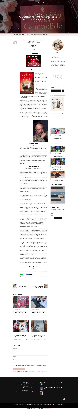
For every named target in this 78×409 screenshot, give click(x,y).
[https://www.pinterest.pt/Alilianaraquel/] (60, 91)
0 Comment (44, 25)
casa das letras (32, 276)
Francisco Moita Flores (39, 276)
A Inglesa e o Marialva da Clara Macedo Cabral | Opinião (38, 336)
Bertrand (33, 50)
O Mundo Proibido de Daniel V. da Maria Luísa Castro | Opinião (20, 311)
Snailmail (48, 2)
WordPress (58, 404)
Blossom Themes (48, 404)
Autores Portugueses (26, 276)
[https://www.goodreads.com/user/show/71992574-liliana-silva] (63, 91)
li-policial (44, 276)
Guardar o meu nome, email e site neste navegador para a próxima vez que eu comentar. (30, 365)
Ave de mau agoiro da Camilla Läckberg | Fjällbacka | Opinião (38, 311)
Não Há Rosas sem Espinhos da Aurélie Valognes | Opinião (20, 336)
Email (52, 213)
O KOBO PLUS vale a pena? (58, 180)
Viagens (25, 2)
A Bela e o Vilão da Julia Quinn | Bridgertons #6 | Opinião (58, 138)
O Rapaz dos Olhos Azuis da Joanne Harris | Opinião (53, 388)
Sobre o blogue (55, 2)
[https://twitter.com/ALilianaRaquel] (57, 91)
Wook (34, 49)
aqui (46, 271)
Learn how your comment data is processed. (38, 371)
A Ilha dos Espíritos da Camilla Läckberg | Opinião (25, 391)
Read (27, 315)
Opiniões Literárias (38, 14)
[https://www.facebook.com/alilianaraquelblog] (52, 91)
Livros (20, 2)
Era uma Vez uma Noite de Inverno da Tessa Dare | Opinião (25, 387)
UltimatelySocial (47, 408)
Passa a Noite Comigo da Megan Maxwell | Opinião (54, 382)
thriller (21, 278)
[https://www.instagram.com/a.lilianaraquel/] (54, 91)
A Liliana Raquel (36, 3)
